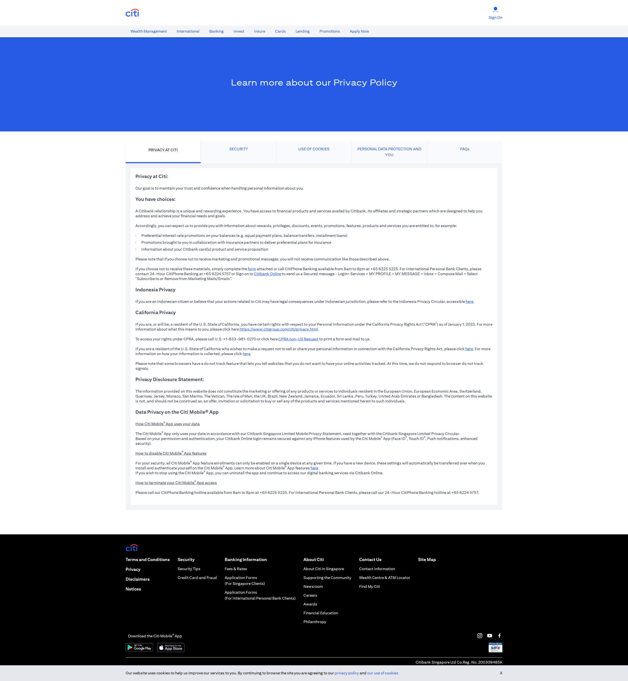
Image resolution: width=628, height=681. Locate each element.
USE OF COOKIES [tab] (313, 149)
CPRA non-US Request (298, 339)
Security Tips (189, 568)
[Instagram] (480, 636)
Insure (259, 31)
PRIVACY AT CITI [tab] (163, 150)
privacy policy (347, 673)
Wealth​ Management (149, 31)
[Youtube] (490, 636)
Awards (310, 604)
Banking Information (246, 559)
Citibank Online (267, 273)
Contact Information (377, 568)
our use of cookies (382, 673)
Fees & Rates (236, 568)
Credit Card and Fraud (197, 577)
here (469, 301)
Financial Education (320, 613)
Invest (239, 31)
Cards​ (280, 31)
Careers (310, 595)
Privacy (133, 569)
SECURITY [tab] (238, 149)
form (252, 269)
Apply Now (359, 31)
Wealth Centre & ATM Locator (384, 577)
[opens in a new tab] (132, 13)
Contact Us (370, 559)
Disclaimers (138, 579)
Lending (303, 31)
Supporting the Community (327, 577)
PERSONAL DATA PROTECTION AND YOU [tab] (389, 152)
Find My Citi (369, 586)
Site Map (427, 559)
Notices (133, 588)
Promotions (329, 31)
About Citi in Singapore (323, 568)
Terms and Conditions (148, 559)
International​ (188, 31)
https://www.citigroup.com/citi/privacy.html (279, 329)
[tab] (149, 31)
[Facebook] (499, 636)
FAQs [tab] (465, 149)
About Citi (313, 559)
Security (186, 559)
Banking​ (216, 31)
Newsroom (313, 586)
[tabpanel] (314, 336)
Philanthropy (314, 621)
